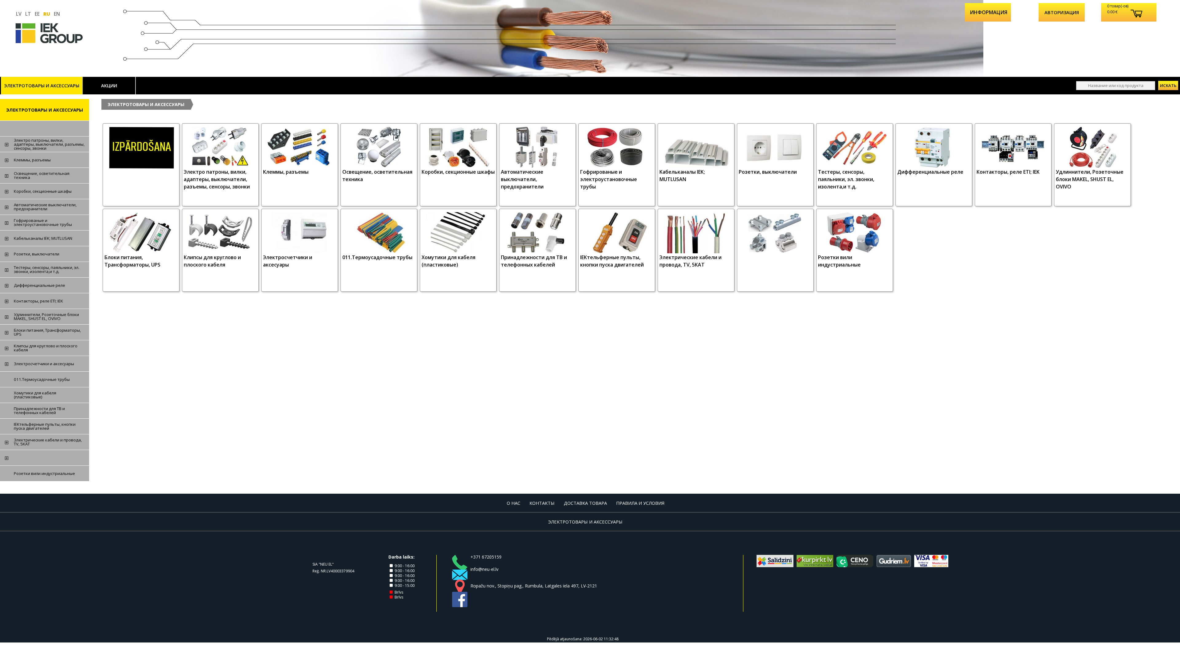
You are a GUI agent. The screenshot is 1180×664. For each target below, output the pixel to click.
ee (37, 13)
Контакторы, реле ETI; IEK (1008, 171)
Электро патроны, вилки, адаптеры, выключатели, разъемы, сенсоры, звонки (217, 179)
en (57, 13)
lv (19, 13)
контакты (542, 503)
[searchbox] (1115, 85)
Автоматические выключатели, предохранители (522, 179)
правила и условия (640, 503)
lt (28, 13)
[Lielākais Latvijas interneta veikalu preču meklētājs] (814, 565)
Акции (109, 85)
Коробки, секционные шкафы (458, 171)
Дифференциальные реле (930, 171)
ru (46, 13)
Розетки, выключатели (768, 171)
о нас (513, 503)
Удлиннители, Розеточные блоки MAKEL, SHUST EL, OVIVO (1089, 179)
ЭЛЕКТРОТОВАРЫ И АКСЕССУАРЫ (41, 85)
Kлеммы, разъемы (286, 171)
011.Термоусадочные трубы (377, 257)
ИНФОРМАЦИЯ (988, 12)
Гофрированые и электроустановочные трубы (608, 179)
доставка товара (585, 503)
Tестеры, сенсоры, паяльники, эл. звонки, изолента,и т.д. (846, 179)
